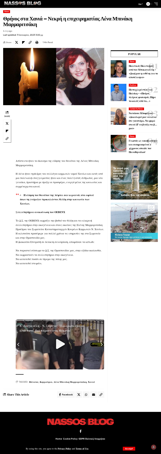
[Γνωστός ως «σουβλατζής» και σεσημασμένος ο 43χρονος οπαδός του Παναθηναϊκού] (118, 143)
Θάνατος (34, 381)
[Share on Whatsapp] (86, 394)
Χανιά (91, 381)
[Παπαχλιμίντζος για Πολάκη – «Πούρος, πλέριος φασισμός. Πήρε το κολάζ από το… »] (118, 92)
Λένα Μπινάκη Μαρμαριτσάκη (70, 381)
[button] (129, 449)
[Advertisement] (60, 132)
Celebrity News (136, 109)
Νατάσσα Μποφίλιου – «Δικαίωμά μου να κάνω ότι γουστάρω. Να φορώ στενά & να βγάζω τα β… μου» (143, 120)
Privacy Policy (64, 448)
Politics (133, 85)
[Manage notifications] (153, 447)
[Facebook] (80, 431)
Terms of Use (82, 448)
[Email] (93, 394)
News (6, 11)
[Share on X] (16, 42)
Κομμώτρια (46, 381)
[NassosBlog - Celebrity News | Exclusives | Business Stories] (23, 4)
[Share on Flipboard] (23, 42)
